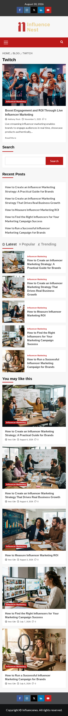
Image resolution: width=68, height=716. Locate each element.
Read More (10, 138)
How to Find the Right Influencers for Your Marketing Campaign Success (32, 219)
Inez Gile (12, 439)
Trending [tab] (48, 244)
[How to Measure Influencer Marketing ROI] (13, 311)
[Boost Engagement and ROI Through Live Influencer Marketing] (34, 85)
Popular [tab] (28, 244)
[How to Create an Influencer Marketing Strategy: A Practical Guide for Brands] (13, 261)
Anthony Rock (14, 119)
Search (8, 147)
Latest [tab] (11, 244)
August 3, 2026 (26, 560)
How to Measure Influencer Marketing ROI (32, 209)
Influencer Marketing (16, 101)
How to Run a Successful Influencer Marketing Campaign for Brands (27, 230)
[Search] (61, 42)
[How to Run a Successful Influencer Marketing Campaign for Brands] (13, 361)
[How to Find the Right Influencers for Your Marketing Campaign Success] (13, 336)
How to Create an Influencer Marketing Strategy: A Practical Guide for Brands (30, 189)
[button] (6, 41)
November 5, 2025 (33, 119)
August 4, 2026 (26, 501)
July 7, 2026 (25, 622)
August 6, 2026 (26, 439)
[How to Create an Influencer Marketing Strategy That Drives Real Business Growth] (13, 286)
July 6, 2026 (25, 684)
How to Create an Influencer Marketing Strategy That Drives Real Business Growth (32, 200)
